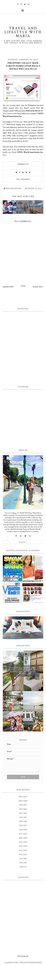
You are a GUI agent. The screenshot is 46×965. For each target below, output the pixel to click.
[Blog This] (29, 172)
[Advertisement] (23, 419)
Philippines (25, 179)
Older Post (38, 287)
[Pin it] (26, 172)
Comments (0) (23, 164)
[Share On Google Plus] (23, 172)
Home (23, 286)
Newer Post (8, 287)
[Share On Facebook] (19, 172)
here (4, 155)
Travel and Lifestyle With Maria (30, 962)
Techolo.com (18, 121)
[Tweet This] (16, 172)
